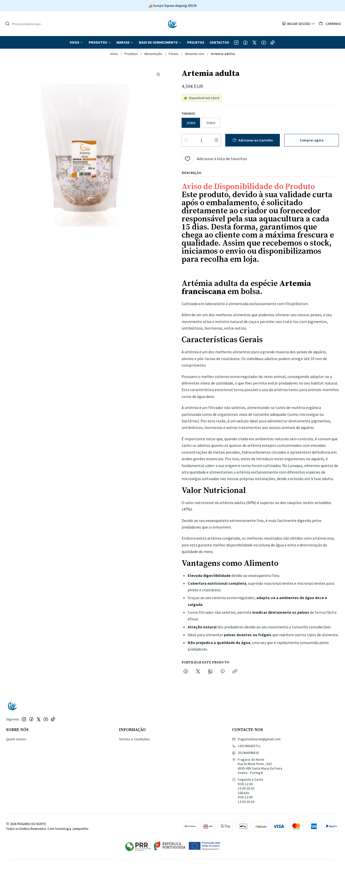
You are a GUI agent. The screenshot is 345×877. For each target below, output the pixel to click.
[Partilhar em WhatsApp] (210, 671)
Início (114, 54)
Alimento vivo (194, 54)
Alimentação (153, 54)
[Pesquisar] (7, 24)
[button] (76, 42)
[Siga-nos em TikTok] (272, 42)
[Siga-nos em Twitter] (254, 42)
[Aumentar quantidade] (216, 140)
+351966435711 (249, 746)
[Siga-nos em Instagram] (236, 42)
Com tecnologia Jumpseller (67, 829)
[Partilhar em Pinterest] (222, 671)
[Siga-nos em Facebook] (245, 42)
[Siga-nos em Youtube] (263, 42)
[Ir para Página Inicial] (172, 23)
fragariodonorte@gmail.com (259, 739)
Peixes (173, 54)
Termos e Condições (134, 739)
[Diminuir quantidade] (186, 140)
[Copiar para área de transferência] (235, 671)
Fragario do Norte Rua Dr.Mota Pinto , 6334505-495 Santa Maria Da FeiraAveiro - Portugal (260, 766)
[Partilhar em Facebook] (186, 671)
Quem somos (16, 739)
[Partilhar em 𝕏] (198, 671)
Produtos (131, 54)
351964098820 (248, 752)
